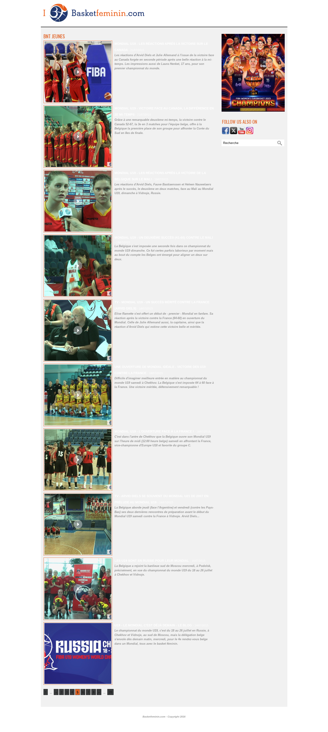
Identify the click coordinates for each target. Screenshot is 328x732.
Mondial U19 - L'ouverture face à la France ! (154, 431)
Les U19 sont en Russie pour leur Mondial (151, 560)
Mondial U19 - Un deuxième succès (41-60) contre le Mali (163, 237)
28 (110, 692)
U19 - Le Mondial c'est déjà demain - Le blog (153, 625)
